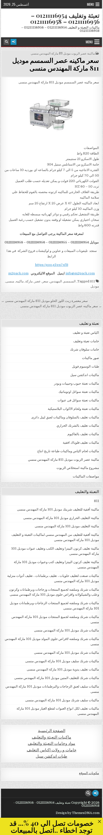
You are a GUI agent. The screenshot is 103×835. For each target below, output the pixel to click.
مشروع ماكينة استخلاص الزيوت (77, 468)
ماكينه (20, 281)
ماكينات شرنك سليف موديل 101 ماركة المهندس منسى (62, 661)
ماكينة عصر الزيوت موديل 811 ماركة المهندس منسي (63, 53)
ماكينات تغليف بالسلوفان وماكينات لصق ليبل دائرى (65, 417)
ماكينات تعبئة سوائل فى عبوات (78, 400)
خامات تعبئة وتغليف (86, 341)
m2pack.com (18, 273)
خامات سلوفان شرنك (84, 349)
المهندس (56, 281)
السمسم (70, 281)
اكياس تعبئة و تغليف (86, 333)
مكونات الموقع (89, 773)
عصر (37, 281)
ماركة (29, 281)
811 (92, 281)
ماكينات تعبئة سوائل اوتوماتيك (78, 392)
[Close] (99, 821)
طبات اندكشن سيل (51, 756)
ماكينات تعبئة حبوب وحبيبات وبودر (76, 383)
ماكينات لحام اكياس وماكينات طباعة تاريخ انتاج (68, 451)
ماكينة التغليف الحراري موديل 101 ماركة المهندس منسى (61, 518)
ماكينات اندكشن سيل (84, 375)
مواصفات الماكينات (86, 476)
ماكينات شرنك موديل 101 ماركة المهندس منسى (66, 630)
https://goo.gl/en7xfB (51, 265)
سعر (45, 281)
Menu (90, 4)
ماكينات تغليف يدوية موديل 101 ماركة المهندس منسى (63, 669)
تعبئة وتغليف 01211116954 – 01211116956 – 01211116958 (65, 18)
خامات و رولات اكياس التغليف (51, 750)
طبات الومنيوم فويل (85, 366)
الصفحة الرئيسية (51, 731)
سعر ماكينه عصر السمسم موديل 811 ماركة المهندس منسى (55, 64)
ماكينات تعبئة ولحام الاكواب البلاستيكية (73, 409)
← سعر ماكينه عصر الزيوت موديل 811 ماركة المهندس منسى (61, 306)
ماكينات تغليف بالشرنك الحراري (77, 425)
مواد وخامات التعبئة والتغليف (51, 743)
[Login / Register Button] (13, 42)
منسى (10, 281)
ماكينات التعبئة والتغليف (51, 737)
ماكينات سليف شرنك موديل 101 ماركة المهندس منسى (62, 700)
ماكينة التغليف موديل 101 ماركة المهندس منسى (67, 526)
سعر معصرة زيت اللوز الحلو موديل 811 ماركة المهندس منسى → (44, 301)
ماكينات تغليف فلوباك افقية (81, 442)
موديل (94, 286)
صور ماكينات (90, 358)
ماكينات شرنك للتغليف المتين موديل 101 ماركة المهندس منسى (56, 678)
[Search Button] (7, 42)
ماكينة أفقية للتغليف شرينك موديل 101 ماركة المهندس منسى (58, 509)
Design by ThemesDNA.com (78, 813)
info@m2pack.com (80, 273)
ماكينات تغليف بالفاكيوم (83, 434)
